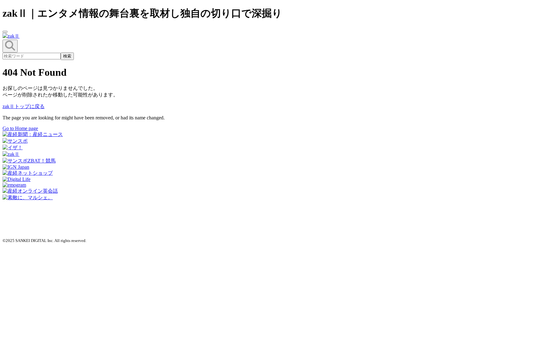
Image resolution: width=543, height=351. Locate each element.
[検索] (10, 46)
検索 (67, 56)
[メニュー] (5, 32)
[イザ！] (13, 147)
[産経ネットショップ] (28, 173)
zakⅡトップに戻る (24, 106)
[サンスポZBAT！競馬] (29, 160)
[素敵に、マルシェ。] (28, 197)
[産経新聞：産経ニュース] (33, 134)
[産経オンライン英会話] (30, 191)
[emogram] (14, 185)
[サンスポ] (15, 141)
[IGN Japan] (16, 167)
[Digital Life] (16, 179)
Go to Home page (20, 128)
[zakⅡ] (11, 154)
